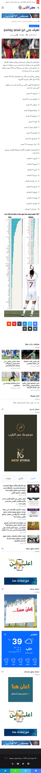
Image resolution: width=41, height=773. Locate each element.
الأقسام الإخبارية (26, 21)
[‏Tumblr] (19, 324)
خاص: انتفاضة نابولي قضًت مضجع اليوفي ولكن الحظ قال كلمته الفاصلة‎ (30, 385)
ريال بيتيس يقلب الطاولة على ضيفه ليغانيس (31, 362)
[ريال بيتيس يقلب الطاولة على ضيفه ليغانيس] (30, 354)
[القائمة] (3, 8)
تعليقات (8, 478)
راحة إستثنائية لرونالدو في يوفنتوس (11, 384)
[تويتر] (30, 324)
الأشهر (21, 478)
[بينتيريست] (14, 324)
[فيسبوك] (35, 324)
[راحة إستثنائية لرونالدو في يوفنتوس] (11, 376)
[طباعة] (25, 328)
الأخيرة (33, 478)
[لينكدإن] (25, 324)
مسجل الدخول (25, 402)
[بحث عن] (38, 8)
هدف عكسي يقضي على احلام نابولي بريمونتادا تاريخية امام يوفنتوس (12, 363)
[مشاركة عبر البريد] (30, 328)
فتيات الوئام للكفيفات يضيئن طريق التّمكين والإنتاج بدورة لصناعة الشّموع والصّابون (14, 538)
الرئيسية (35, 21)
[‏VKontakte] (35, 328)
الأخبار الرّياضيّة (15, 21)
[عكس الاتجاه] (27, 8)
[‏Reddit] (9, 324)
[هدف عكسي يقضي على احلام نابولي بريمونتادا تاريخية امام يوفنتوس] (11, 354)
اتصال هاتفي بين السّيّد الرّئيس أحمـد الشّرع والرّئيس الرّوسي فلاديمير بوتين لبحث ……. (14, 501)
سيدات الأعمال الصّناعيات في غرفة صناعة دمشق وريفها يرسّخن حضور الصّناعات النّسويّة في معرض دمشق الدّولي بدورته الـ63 (14, 513)
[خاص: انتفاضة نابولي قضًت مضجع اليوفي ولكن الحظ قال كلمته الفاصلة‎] (30, 376)
